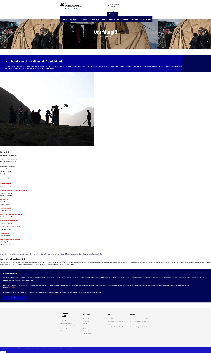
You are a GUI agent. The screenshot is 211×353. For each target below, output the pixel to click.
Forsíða (64, 19)
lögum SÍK (12, 287)
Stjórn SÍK (86, 318)
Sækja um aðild (114, 19)
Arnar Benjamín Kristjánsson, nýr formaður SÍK (116, 323)
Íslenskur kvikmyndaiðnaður (141, 19)
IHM (103, 19)
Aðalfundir (86, 326)
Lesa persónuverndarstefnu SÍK (63, 348)
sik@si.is (13, 264)
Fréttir (84, 19)
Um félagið (73, 19)
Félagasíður (86, 331)
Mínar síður (113, 14)
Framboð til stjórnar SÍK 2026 (115, 327)
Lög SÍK (85, 323)
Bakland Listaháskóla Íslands (9, 220)
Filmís (67, 343)
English (125, 19)
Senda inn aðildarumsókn (15, 298)
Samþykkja (3, 352)
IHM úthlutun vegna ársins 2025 (115, 319)
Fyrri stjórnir (7, 178)
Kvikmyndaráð (4, 199)
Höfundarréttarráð (5, 208)
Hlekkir (85, 328)
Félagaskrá (95, 19)
